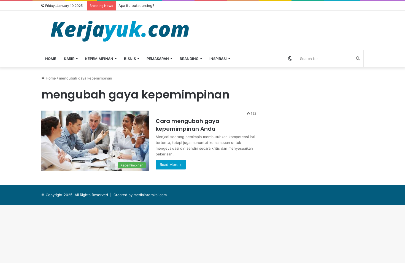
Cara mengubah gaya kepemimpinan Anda (187, 125)
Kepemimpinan (99, 58)
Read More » (171, 164)
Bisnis (130, 58)
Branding (189, 58)
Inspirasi (218, 58)
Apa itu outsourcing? (136, 5)
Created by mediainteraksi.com (140, 195)
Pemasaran (158, 58)
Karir (69, 58)
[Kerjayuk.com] (119, 30)
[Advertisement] (320, 113)
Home (50, 58)
